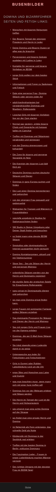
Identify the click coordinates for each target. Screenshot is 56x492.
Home (28, 487)
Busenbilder (28, 4)
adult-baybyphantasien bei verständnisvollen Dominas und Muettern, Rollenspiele (28, 105)
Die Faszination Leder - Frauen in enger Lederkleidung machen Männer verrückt (32, 457)
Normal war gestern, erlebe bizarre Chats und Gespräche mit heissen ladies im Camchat (30, 127)
